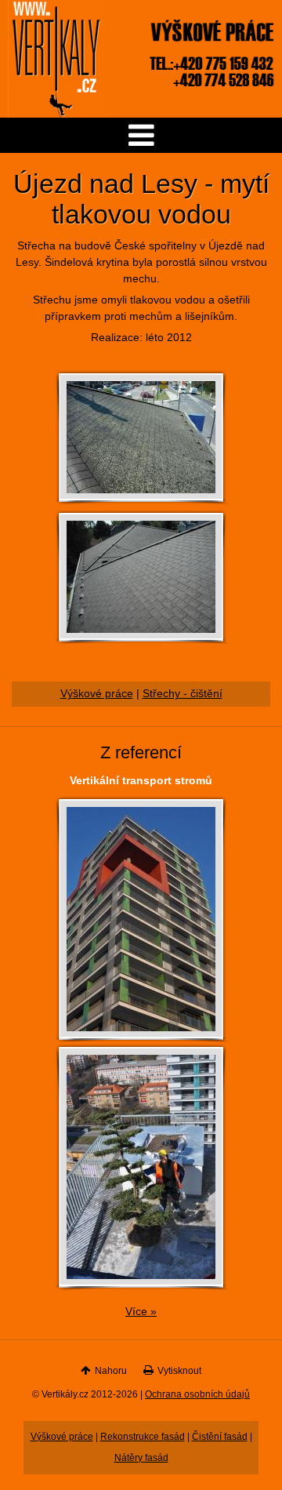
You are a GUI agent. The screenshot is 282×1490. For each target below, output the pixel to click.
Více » (141, 1311)
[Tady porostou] (141, 1034)
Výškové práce (96, 694)
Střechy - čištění (182, 694)
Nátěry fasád (141, 1457)
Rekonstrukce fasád (142, 1436)
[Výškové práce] (211, 36)
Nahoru (111, 1370)
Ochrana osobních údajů (197, 1394)
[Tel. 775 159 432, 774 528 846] (211, 86)
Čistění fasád (220, 1436)
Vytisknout (179, 1370)
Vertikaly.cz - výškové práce (56, 59)
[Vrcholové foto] (141, 1282)
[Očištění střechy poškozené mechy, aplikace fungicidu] (141, 496)
